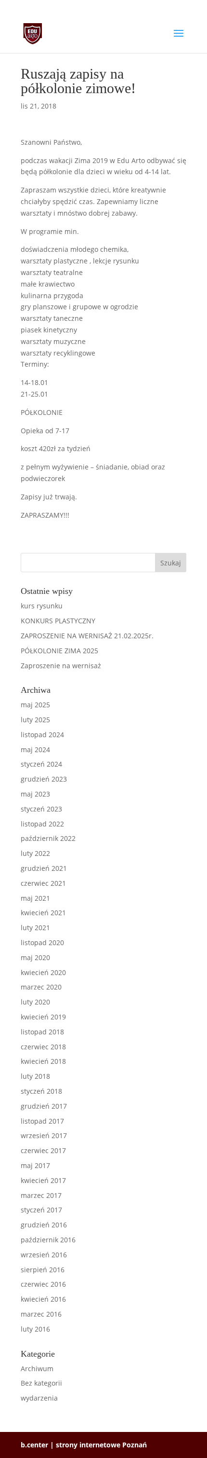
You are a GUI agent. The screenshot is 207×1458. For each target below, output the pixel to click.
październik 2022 (48, 838)
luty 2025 (35, 719)
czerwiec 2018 (43, 1046)
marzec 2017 (41, 1195)
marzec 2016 (41, 1314)
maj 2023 (35, 793)
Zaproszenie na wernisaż (61, 665)
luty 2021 (35, 927)
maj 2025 (35, 704)
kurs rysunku (42, 605)
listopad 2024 (42, 734)
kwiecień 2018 (43, 1061)
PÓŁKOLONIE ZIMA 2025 (59, 650)
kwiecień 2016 (43, 1299)
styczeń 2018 (41, 1091)
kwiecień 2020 (43, 972)
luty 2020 (35, 1001)
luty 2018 (35, 1076)
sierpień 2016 (43, 1269)
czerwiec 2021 (43, 883)
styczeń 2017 (41, 1209)
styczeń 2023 (41, 808)
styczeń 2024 (41, 764)
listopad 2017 (42, 1121)
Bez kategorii (41, 1383)
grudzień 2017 (44, 1106)
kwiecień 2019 (43, 1016)
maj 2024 (35, 749)
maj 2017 (35, 1165)
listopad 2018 (42, 1031)
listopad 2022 (42, 823)
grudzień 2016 (44, 1224)
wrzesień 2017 (44, 1135)
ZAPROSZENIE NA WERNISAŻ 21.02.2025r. (87, 635)
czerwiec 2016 (43, 1284)
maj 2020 (35, 957)
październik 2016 (48, 1239)
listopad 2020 (42, 942)
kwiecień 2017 (43, 1180)
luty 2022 (35, 853)
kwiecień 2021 (43, 912)
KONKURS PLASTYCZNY (58, 620)
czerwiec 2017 (43, 1150)
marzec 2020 (41, 986)
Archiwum (37, 1368)
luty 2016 (35, 1329)
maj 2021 (35, 898)
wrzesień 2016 (44, 1254)
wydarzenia (39, 1398)
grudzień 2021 (44, 868)
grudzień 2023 (44, 779)
